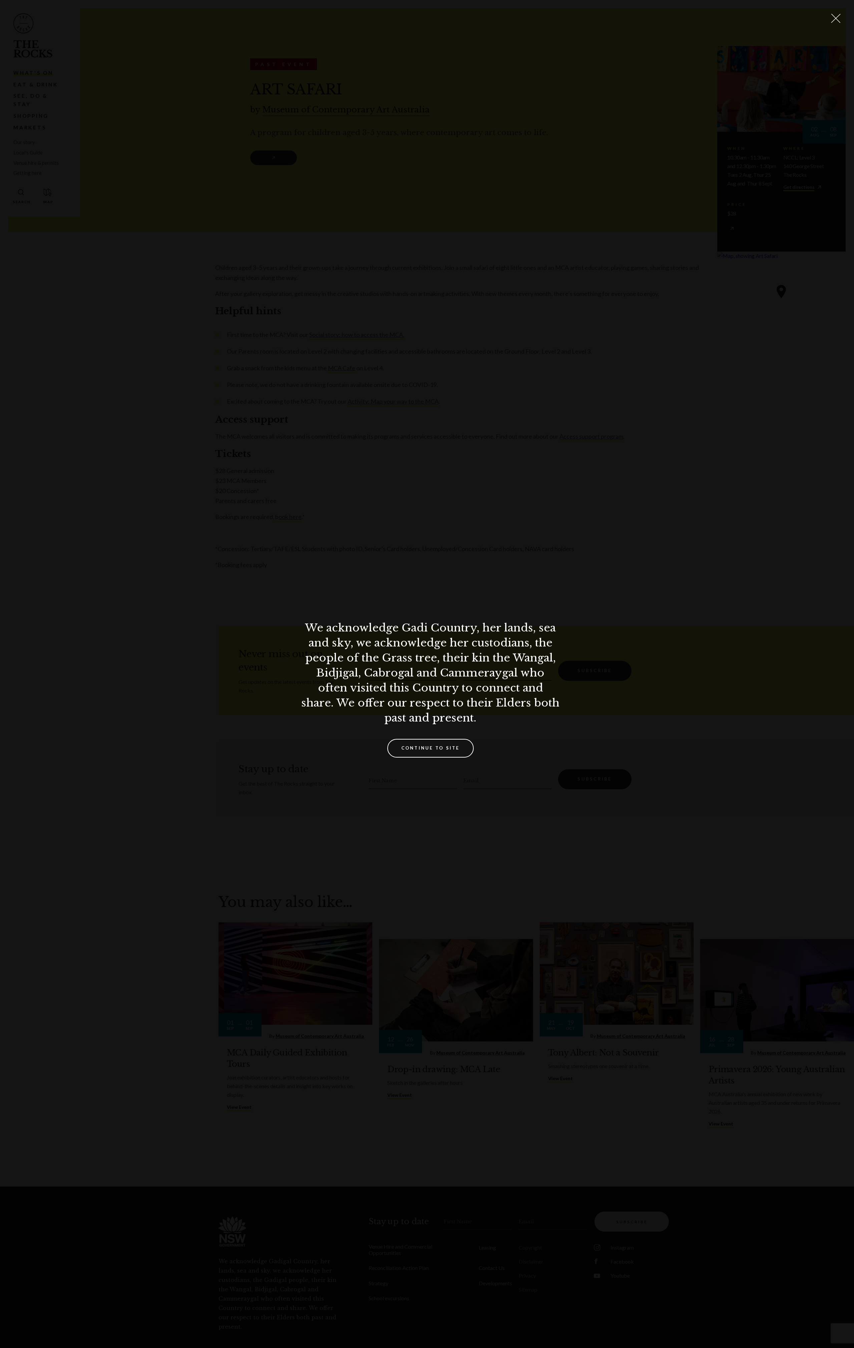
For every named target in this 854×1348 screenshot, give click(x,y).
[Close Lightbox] (835, 18)
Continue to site (430, 748)
